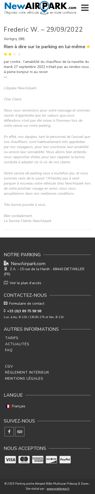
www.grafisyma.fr (58, 489)
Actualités (17, 344)
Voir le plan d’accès (25, 283)
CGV (9, 366)
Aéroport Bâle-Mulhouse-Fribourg (56, 484)
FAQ (9, 350)
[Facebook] (9, 431)
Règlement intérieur (27, 372)
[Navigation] (85, 7)
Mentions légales (24, 378)
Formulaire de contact (26, 303)
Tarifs (11, 338)
